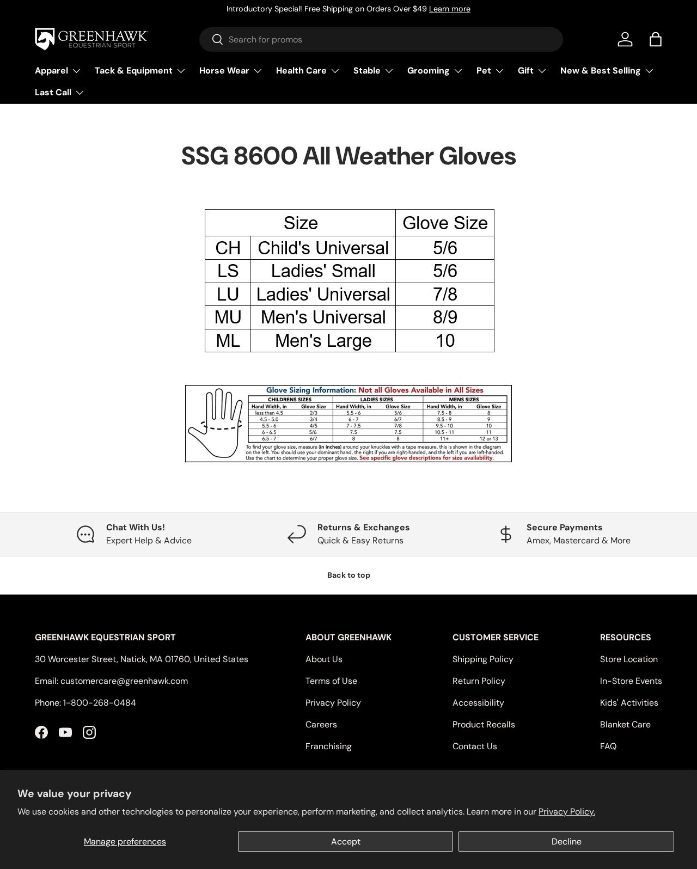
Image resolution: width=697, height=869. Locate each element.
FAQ (608, 746)
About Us (324, 659)
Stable (367, 70)
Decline (567, 841)
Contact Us (475, 746)
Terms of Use (331, 681)
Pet (483, 70)
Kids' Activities (629, 702)
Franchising (328, 746)
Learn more (449, 9)
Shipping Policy (483, 659)
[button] (656, 39)
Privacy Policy (333, 702)
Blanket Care (625, 724)
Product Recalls (484, 724)
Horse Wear (224, 70)
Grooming (428, 70)
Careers (321, 724)
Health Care (301, 70)
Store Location (629, 659)
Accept (345, 841)
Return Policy (479, 681)
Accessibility (478, 702)
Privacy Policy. (567, 811)
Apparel (51, 70)
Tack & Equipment (134, 70)
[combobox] (381, 39)
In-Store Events (631, 681)
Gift (526, 70)
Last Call (53, 92)
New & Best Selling (600, 70)
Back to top (348, 575)
